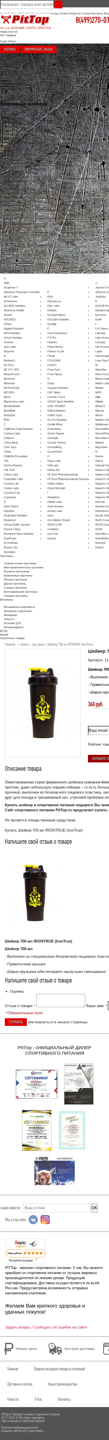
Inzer (50, 515)
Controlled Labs (13, 479)
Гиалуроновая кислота (18, 172)
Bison (7, 396)
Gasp (50, 383)
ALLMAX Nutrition (14, 305)
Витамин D (69, 210)
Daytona (9, 510)
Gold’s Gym (54, 415)
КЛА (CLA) (10, 219)
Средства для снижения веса (23, 201)
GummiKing (54, 447)
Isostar (51, 538)
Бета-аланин (70, 139)
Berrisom (9, 378)
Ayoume (9, 351)
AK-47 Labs (11, 296)
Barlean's (9, 360)
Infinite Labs (54, 501)
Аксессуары (70, 94)
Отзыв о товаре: (20, 1006)
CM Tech (9, 469)
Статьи (85, 13)
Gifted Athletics (56, 410)
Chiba (7, 451)
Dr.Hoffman (11, 542)
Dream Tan (10, 547)
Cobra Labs (11, 474)
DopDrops (10, 538)
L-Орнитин (69, 134)
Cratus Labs (11, 488)
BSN (6, 419)
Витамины (68, 174)
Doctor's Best (12, 529)
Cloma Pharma (13, 465)
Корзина (10, 49)
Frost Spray (54, 374)
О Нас (38, 1399)
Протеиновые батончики (19, 188)
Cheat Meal (11, 442)
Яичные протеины (15, 579)
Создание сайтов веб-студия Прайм (22, 1430)
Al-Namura (10, 301)
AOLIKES (9, 319)
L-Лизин (67, 120)
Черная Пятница (14, 118)
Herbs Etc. (54, 469)
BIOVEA (9, 392)
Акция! (8, 126)
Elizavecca (54, 301)
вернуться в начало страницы (61, 1022)
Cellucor (9, 437)
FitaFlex (52, 342)
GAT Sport (53, 392)
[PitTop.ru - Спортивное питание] (25, 20)
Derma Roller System (17, 524)
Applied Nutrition (14, 328)
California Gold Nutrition (18, 428)
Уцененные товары (16, 130)
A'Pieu (7, 323)
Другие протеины (15, 583)
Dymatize (9, 551)
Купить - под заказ (32, 644)
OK (94, 1208)
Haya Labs (54, 460)
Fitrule (51, 355)
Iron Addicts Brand (58, 520)
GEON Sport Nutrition (60, 401)
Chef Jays (10, 447)
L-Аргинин (68, 107)
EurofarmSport (56, 314)
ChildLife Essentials (16, 456)
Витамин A (69, 219)
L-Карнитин (11, 184)
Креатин (9, 197)
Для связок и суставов (18, 158)
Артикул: (96, 660)
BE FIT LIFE (11, 369)
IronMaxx (53, 529)
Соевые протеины (15, 587)
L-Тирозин (68, 111)
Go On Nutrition (57, 419)
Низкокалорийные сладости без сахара (29, 210)
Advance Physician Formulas (22, 292)
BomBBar (9, 410)
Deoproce (10, 520)
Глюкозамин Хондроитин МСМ (23, 162)
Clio (6, 460)
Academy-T (11, 287)
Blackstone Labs (14, 401)
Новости (74, 13)
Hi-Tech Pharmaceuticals (62, 474)
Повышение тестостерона (21, 114)
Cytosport (10, 497)
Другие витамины (73, 232)
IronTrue (52, 533)
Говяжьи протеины (16, 595)
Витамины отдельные (76, 201)
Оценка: (17, 991)
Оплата (64, 13)
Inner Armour (55, 506)
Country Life (11, 483)
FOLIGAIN (54, 360)
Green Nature (55, 433)
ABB (6, 282)
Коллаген (9, 167)
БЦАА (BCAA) (12, 146)
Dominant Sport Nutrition (19, 533)
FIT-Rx (51, 337)
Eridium (52, 310)
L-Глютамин (69, 148)
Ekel (50, 296)
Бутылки (67, 161)
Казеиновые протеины (18, 575)
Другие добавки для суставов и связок (28, 176)
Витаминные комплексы (19, 154)
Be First (8, 365)
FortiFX (52, 365)
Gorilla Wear (55, 424)
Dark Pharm (11, 506)
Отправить (16, 1022)
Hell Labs (53, 465)
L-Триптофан (70, 125)
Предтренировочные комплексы (24, 193)
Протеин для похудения (19, 223)
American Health (14, 310)
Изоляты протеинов (16, 138)
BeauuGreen (12, 374)
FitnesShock (55, 346)
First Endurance (57, 333)
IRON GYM (54, 524)
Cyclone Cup (12, 492)
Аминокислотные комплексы (80, 98)
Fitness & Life (55, 351)
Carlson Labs (12, 433)
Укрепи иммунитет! (16, 122)
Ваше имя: (96, 1006)
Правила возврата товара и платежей (59, 1368)
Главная (10, 644)
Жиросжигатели (14, 180)
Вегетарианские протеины (21, 591)
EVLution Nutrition (58, 319)
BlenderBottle (12, 406)
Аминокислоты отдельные (79, 102)
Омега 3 (67, 187)
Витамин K (69, 228)
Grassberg (54, 428)
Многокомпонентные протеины (24, 142)
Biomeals (9, 383)
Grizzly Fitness (56, 442)
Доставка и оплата (19, 1384)
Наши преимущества (62, 1384)
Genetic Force (56, 396)
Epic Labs (53, 305)
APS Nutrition (12, 333)
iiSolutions (53, 497)
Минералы (69, 183)
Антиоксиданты (72, 196)
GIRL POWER (56, 406)
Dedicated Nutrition (15, 515)
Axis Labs (10, 346)
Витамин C (69, 205)
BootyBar (9, 415)
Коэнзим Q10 (70, 192)
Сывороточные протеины (20, 134)
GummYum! (54, 451)
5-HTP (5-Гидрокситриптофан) (81, 143)
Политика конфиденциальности (19, 1427)
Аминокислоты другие (76, 152)
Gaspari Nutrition (57, 387)
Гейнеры (9, 150)
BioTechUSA (11, 387)
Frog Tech (53, 369)
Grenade (52, 437)
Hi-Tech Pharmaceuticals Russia (67, 479)
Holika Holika (55, 483)
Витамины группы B (75, 214)
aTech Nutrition (13, 337)
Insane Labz (55, 510)
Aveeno (8, 342)
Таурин (66, 116)
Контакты (97, 13)
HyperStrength (56, 488)
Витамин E (69, 223)
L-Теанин (68, 129)
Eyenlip (51, 323)
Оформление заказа (38, 49)
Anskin (8, 314)
